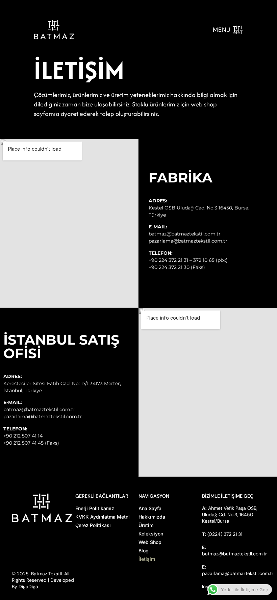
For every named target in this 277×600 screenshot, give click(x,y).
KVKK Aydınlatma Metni (102, 517)
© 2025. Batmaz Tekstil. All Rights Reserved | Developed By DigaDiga (43, 580)
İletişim (146, 559)
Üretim (145, 525)
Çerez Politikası (93, 525)
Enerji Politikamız (94, 508)
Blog (143, 550)
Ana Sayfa (149, 508)
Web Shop (149, 542)
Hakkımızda (151, 517)
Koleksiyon (150, 533)
